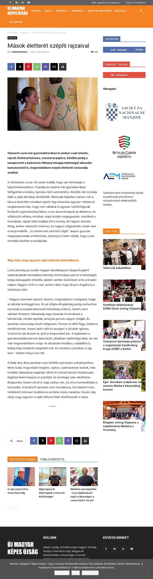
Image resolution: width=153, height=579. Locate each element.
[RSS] (22, 2)
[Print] (62, 67)
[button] (141, 11)
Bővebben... (90, 572)
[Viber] (45, 67)
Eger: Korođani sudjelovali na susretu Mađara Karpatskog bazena (122, 385)
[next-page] (15, 508)
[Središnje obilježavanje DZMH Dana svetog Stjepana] (124, 294)
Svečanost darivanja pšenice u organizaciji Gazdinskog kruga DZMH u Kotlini (122, 345)
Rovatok (61, 10)
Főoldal (36, 10)
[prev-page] (9, 508)
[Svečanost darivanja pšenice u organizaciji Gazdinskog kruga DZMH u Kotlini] (124, 335)
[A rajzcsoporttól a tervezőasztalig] (21, 476)
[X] (20, 67)
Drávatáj (77, 10)
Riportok (25, 32)
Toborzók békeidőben (117, 268)
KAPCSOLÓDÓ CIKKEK (22, 459)
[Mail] (16, 2)
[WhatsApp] (37, 67)
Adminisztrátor (20, 51)
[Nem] (148, 569)
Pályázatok (16, 22)
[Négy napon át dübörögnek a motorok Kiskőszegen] (52, 476)
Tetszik (139, 49)
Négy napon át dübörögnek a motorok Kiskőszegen (52, 493)
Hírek (47, 10)
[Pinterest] (28, 67)
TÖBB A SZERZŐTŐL (52, 459)
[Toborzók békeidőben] (124, 254)
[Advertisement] (52, 141)
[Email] (54, 67)
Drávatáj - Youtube (116, 64)
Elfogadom (62, 572)
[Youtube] (29, 2)
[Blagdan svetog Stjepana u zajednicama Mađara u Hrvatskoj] (124, 416)
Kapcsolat (121, 10)
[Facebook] (10, 2)
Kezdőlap (12, 32)
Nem (75, 572)
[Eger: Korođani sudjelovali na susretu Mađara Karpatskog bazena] (124, 375)
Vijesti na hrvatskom (136, 2)
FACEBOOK (111, 39)
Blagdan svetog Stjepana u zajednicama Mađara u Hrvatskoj (121, 426)
